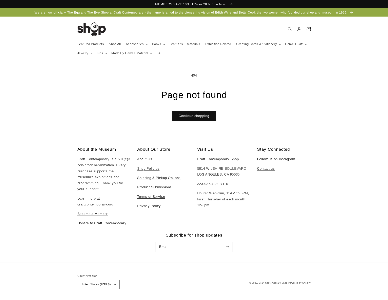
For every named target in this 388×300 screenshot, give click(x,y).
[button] (136, 44)
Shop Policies (148, 169)
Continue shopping (194, 116)
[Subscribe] (227, 247)
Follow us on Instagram (276, 159)
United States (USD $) (96, 284)
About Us (144, 159)
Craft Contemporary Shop (273, 283)
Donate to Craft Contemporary (102, 223)
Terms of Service (151, 197)
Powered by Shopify (299, 283)
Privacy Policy (149, 206)
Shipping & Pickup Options (159, 178)
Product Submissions (154, 187)
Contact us (266, 169)
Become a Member (92, 214)
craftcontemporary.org (95, 204)
